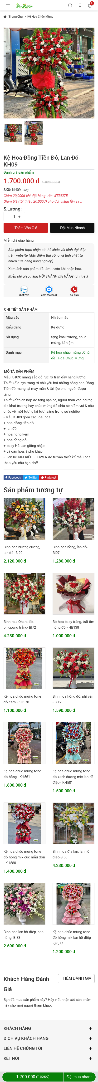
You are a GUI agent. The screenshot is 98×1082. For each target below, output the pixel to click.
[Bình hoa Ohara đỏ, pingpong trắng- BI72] (24, 593)
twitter (33, 477)
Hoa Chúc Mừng (70, 358)
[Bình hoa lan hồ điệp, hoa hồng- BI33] (24, 903)
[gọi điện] (74, 289)
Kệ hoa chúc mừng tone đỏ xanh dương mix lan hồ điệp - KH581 (73, 777)
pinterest (50, 477)
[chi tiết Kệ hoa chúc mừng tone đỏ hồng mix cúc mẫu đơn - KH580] (24, 823)
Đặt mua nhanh (72, 228)
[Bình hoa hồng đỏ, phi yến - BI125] (73, 668)
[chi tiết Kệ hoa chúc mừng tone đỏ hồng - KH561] (24, 743)
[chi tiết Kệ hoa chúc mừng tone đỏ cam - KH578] (24, 668)
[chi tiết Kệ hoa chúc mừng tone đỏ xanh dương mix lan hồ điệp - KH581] (73, 743)
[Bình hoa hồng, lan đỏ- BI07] (73, 519)
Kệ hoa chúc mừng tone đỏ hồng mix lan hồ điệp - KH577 (73, 937)
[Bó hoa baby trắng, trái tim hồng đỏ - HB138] (73, 593)
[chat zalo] (23, 289)
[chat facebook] (48, 289)
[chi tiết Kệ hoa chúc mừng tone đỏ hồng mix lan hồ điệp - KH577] (73, 903)
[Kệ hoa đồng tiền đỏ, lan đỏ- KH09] (13, 132)
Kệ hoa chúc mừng (66, 352)
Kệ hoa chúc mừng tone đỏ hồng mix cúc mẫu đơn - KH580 (24, 857)
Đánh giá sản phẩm (19, 172)
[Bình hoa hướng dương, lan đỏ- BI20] (24, 519)
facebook (14, 477)
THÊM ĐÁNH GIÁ (76, 978)
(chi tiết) (81, 276)
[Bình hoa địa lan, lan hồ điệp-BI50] (73, 823)
